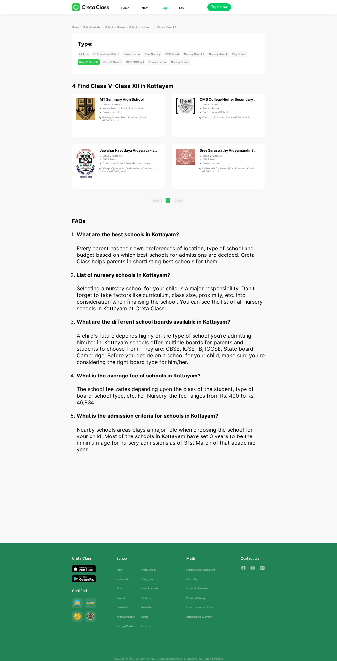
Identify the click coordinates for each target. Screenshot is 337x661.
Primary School (157, 62)
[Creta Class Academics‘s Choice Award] (90, 616)
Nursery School (180, 62)
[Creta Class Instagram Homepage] (262, 568)
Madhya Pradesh (126, 626)
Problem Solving (195, 598)
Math (145, 8)
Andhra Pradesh (126, 617)
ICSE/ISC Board (135, 62)
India (119, 569)
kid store (146, 626)
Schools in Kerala (115, 27)
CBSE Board (172, 54)
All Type (84, 54)
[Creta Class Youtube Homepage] (252, 568)
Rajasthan (146, 607)
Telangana (147, 579)
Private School (132, 54)
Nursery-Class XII (194, 54)
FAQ (182, 8)
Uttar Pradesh (149, 588)
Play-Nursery (152, 54)
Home (125, 8)
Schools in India (92, 27)
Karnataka (122, 607)
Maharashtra (124, 579)
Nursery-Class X (218, 54)
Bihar (119, 588)
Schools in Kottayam (140, 27)
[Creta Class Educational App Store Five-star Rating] (77, 603)
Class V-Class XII (166, 27)
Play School (239, 54)
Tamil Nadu (147, 598)
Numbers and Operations (200, 569)
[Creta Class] (90, 7)
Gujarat (121, 598)
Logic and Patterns (197, 588)
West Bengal (148, 569)
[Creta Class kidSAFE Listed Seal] (90, 603)
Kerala (144, 617)
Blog (164, 8)
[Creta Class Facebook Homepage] (243, 568)
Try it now (219, 7)
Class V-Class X (112, 62)
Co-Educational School (106, 54)
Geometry (191, 579)
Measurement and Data (199, 607)
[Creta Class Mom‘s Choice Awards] (77, 616)
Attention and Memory (199, 617)
